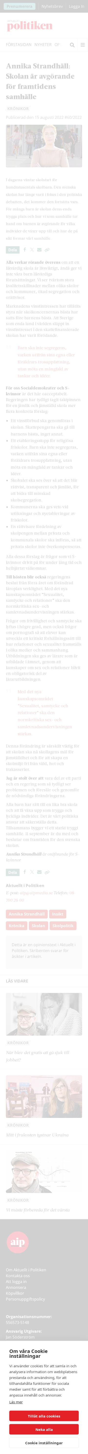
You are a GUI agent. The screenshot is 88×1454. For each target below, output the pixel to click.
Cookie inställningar (44, 1442)
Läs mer (16, 1401)
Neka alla (44, 1429)
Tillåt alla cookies (44, 1416)
